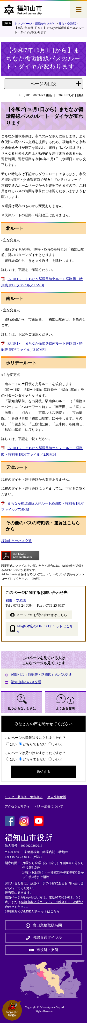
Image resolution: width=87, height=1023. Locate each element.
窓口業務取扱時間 (47, 925)
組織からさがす (45, 23)
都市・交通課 (67, 23)
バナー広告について (49, 806)
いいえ (57, 744)
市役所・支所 (47, 950)
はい (13, 744)
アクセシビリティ (17, 806)
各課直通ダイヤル (47, 937)
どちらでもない (34, 744)
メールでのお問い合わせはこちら (41, 615)
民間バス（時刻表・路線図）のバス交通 (41, 674)
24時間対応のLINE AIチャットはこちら (44, 628)
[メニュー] (78, 9)
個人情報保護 (56, 797)
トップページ (23, 23)
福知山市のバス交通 (16, 541)
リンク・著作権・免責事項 (24, 797)
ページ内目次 (43, 83)
